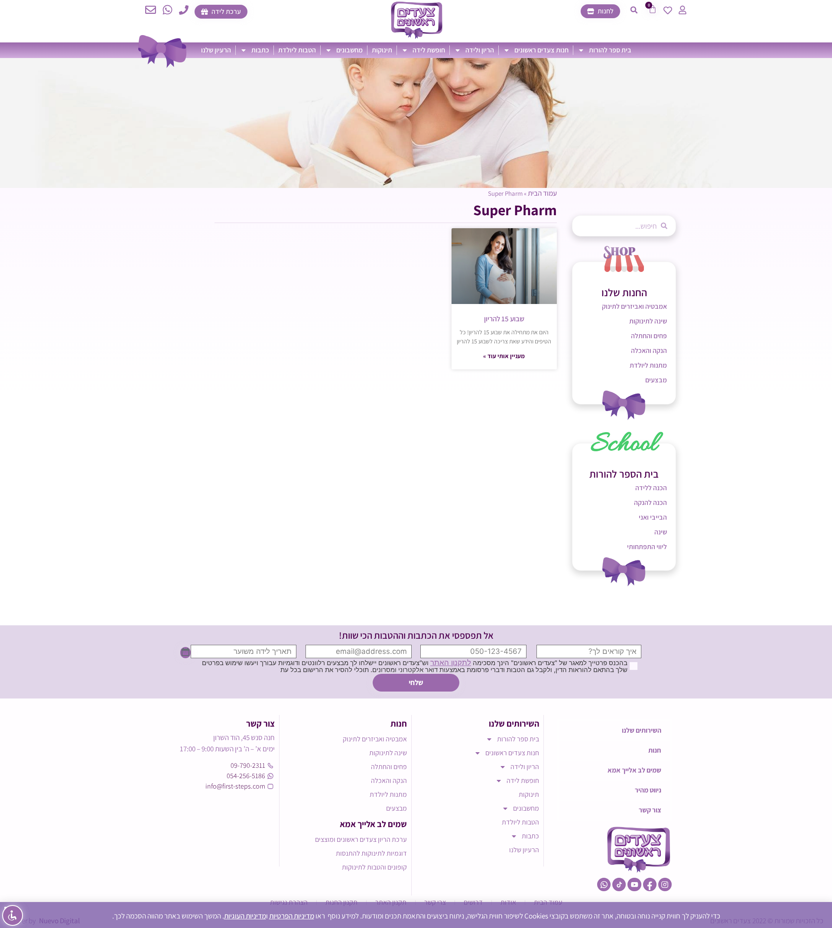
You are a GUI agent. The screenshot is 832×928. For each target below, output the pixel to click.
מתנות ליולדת (648, 365)
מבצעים (656, 380)
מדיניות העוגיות (245, 916)
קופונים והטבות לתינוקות (374, 867)
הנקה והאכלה (649, 350)
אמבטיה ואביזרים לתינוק (634, 306)
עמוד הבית (542, 193)
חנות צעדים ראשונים (541, 50)
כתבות (260, 50)
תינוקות (382, 50)
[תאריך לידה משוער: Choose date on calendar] (185, 652)
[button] (634, 10)
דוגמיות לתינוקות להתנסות (371, 853)
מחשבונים (349, 50)
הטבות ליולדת (297, 50)
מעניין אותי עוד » (504, 356)
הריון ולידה (479, 50)
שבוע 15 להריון (504, 318)
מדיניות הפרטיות (291, 916)
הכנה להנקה (650, 502)
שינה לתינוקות (648, 321)
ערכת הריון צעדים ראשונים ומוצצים (361, 839)
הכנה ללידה (651, 487)
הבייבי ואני (653, 517)
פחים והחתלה (649, 335)
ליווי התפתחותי (647, 546)
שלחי (416, 682)
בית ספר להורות (610, 50)
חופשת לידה (429, 50)
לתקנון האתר (450, 662)
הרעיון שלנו (216, 50)
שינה (660, 532)
